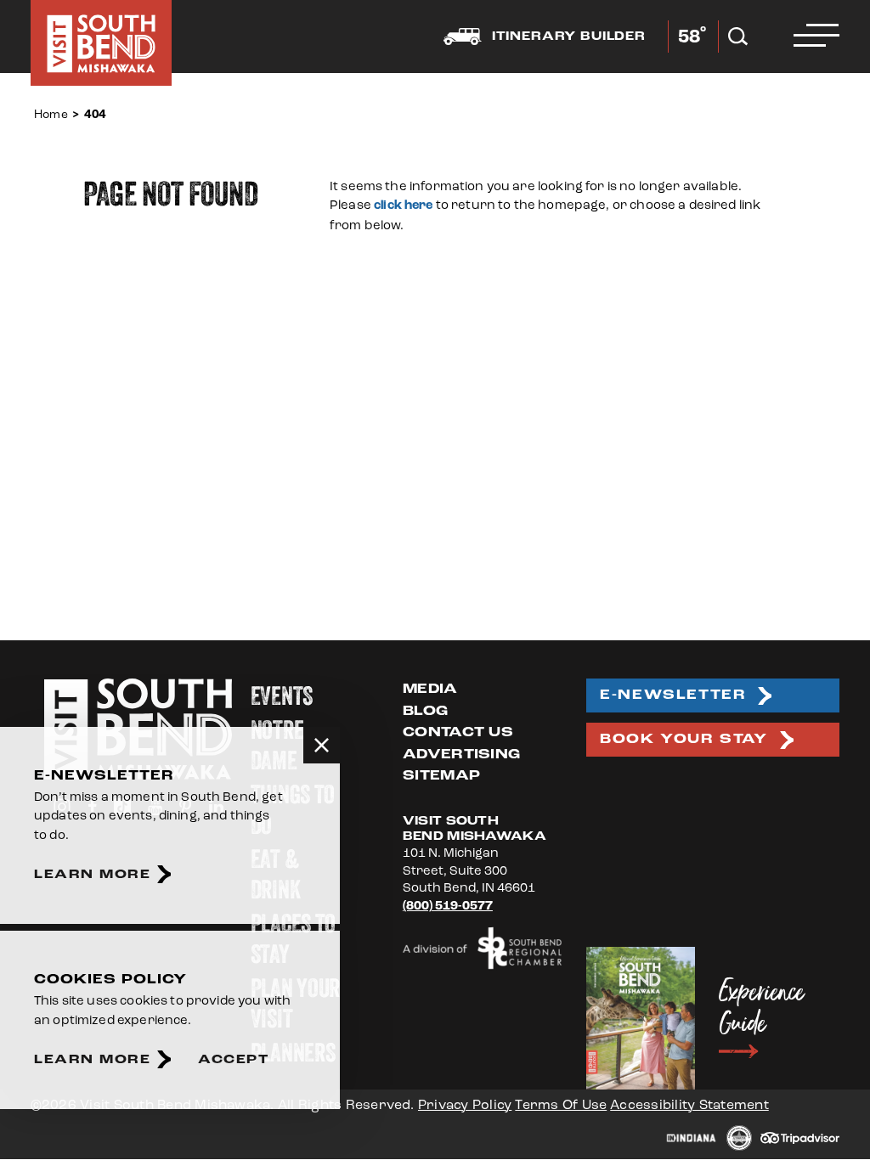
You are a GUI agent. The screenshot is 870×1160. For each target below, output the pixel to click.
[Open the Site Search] (738, 36)
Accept (233, 1059)
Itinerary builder (569, 36)
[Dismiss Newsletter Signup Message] (321, 745)
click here (403, 205)
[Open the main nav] (816, 36)
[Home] (101, 43)
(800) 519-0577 (448, 906)
